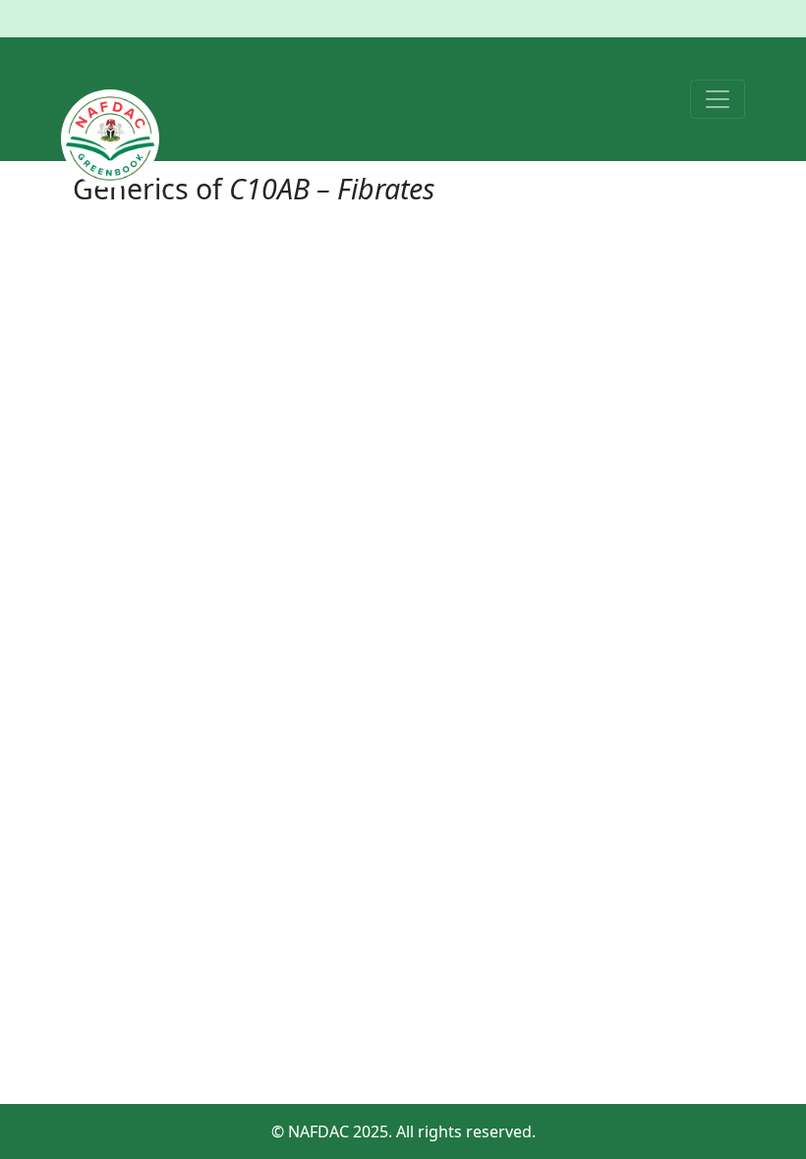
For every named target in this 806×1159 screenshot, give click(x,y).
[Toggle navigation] (717, 99)
